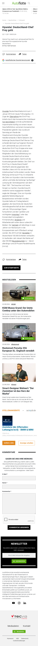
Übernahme (14, 116)
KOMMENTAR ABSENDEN (19, 527)
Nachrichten (12, 20)
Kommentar (6, 491)
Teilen (24, 54)
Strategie (18, 220)
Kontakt (26, 626)
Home (4, 20)
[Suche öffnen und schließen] (28, 3)
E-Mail (4, 474)
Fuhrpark (22, 20)
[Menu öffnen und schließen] (3, 3)
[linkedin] (25, 603)
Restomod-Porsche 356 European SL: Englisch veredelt (18, 349)
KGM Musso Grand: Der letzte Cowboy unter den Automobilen (18, 309)
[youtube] (13, 603)
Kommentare (11, 54)
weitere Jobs (9, 443)
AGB (17, 638)
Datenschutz (24, 638)
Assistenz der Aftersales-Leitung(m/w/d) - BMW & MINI (17, 428)
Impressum (10, 638)
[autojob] (31, 410)
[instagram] (19, 603)
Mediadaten (13, 626)
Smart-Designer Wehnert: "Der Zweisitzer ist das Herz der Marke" (18, 391)
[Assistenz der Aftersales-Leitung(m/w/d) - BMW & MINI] (7, 420)
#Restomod (15, 344)
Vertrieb (15, 225)
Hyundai (5, 111)
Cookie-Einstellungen (19, 640)
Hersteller (26, 233)
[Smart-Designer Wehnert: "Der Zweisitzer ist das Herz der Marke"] (19, 372)
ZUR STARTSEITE (11, 268)
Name (4, 483)
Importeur (16, 214)
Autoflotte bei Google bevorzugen (17, 60)
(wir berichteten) (8, 122)
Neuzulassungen (18, 241)
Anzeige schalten (26, 443)
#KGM (13, 304)
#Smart (13, 384)
